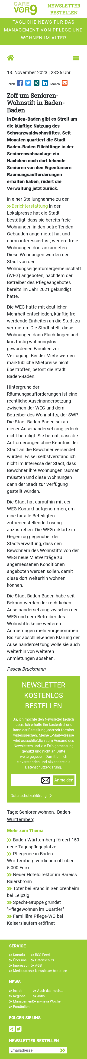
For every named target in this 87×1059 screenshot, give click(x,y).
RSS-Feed (42, 955)
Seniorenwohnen (36, 812)
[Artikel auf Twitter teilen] (28, 84)
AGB (38, 965)
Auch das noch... (49, 991)
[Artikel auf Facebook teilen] (20, 84)
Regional (19, 996)
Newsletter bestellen (50, 971)
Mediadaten (21, 971)
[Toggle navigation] (76, 58)
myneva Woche (48, 1001)
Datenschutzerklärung (29, 795)
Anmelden (63, 780)
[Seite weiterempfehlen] (65, 84)
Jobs (40, 996)
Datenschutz (44, 960)
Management (22, 1001)
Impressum (21, 965)
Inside (17, 991)
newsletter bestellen (64, 9)
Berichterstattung (30, 206)
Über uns (19, 960)
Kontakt (18, 955)
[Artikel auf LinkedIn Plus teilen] (45, 84)
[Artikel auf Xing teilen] (37, 84)
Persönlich (20, 1007)
